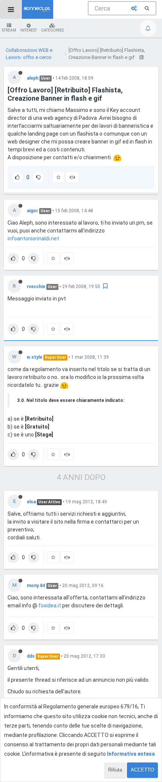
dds (31, 656)
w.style (34, 357)
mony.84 (36, 585)
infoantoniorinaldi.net (33, 239)
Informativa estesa (131, 754)
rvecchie (36, 286)
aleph (32, 78)
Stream (9, 30)
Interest (28, 30)
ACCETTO (142, 770)
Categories (52, 30)
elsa (31, 501)
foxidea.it (49, 605)
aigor (32, 210)
